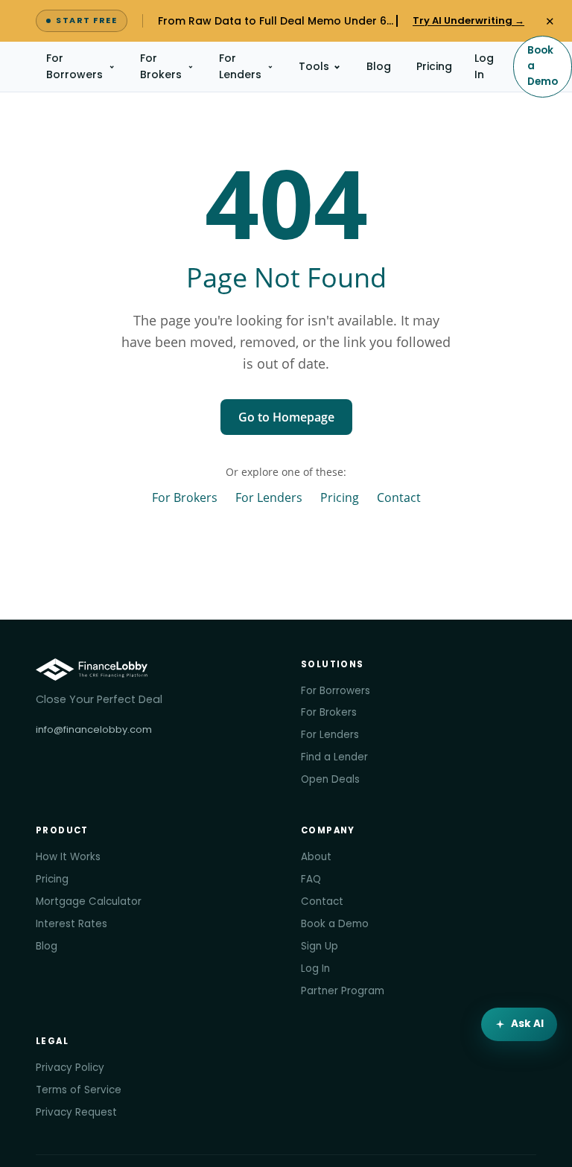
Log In (484, 66)
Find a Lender (334, 757)
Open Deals (330, 779)
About (316, 857)
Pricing (434, 66)
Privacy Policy (70, 1068)
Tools (314, 66)
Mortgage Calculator (89, 901)
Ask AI (527, 1024)
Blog (378, 66)
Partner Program (342, 991)
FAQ (311, 879)
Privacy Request (76, 1112)
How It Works (68, 857)
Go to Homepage (286, 417)
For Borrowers (74, 66)
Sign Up (319, 946)
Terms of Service (78, 1090)
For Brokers (161, 66)
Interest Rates (71, 924)
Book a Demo (542, 66)
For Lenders (240, 66)
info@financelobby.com (94, 729)
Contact (399, 497)
